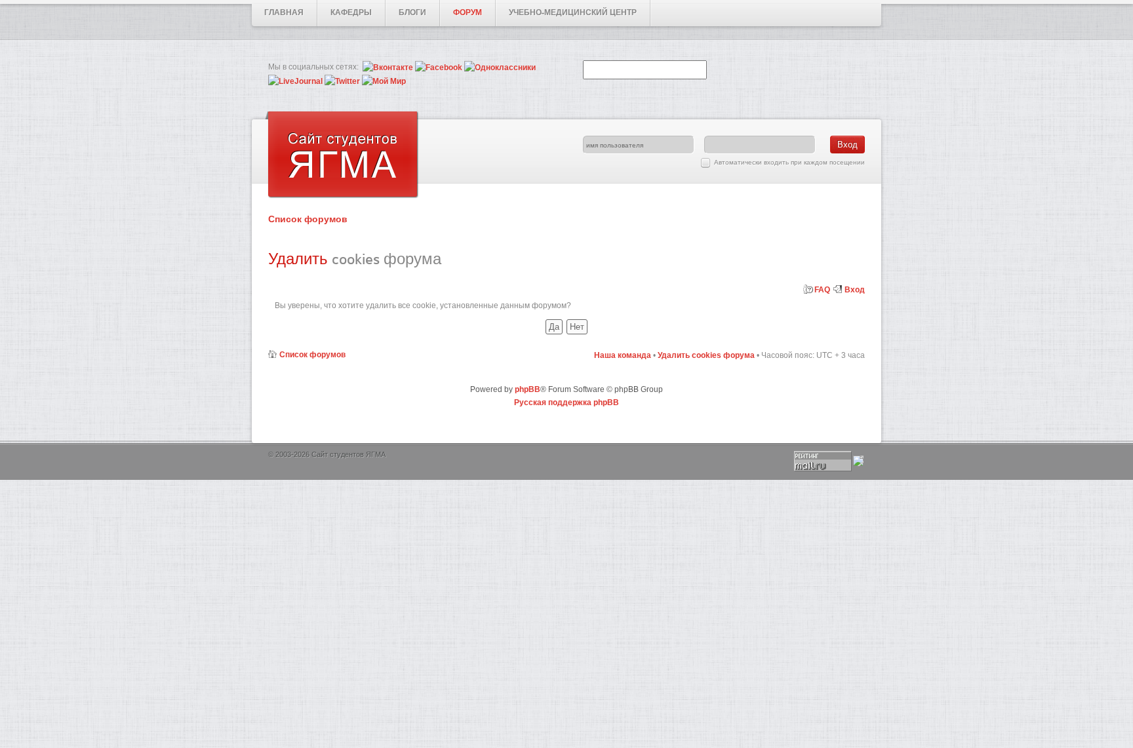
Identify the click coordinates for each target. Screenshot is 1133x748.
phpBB (527, 389)
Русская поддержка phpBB (566, 402)
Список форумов (308, 219)
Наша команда (622, 355)
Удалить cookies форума (706, 355)
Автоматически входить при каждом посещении (789, 162)
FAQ (822, 289)
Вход (855, 289)
